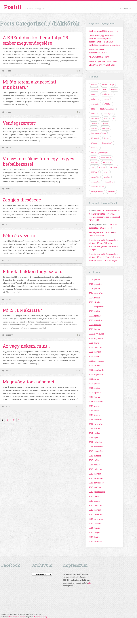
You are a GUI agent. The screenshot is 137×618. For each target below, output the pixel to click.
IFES (106, 118)
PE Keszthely (107, 162)
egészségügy (95, 104)
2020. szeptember (97, 370)
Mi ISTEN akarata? (22, 310)
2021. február (95, 352)
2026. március (95, 284)
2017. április (94, 437)
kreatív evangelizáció (98, 133)
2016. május (94, 460)
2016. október (95, 455)
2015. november (96, 482)
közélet (106, 138)
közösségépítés (107, 143)
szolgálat (107, 177)
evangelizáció (108, 114)
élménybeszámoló (97, 192)
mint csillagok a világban (99, 152)
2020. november (96, 361)
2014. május (94, 532)
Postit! (12, 7)
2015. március (95, 505)
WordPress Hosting (40, 617)
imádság (94, 123)
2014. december (96, 514)
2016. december (96, 446)
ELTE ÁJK (94, 114)
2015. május (94, 496)
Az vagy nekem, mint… (26, 346)
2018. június (94, 406)
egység (106, 99)
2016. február (95, 474)
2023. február (95, 325)
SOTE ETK (113, 167)
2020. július (94, 379)
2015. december (96, 478)
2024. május (94, 297)
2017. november (96, 424)
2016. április (94, 464)
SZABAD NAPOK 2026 (99, 57)
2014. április (94, 537)
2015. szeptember (97, 492)
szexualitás (95, 177)
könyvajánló (95, 138)
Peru (92, 167)
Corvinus (114, 89)
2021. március (95, 347)
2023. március (95, 320)
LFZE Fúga (95, 148)
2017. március (95, 442)
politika (102, 167)
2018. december (96, 401)
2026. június (94, 279)
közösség (94, 143)
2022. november (96, 334)
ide (89, 583)
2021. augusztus (96, 338)
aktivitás (94, 84)
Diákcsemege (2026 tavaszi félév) (104, 31)
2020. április (95, 392)
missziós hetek (106, 157)
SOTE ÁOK (95, 172)
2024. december (96, 293)
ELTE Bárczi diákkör (107, 109)
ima (114, 118)
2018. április (94, 415)
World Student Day (97, 187)
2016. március (95, 469)
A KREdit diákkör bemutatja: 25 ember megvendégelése (35, 40)
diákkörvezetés (107, 94)
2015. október (95, 487)
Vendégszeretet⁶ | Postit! (100, 232)
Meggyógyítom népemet (29, 382)
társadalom (109, 182)
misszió (93, 157)
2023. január (94, 329)
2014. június (94, 528)
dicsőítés (94, 94)
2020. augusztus (96, 374)
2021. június (94, 343)
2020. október (95, 365)
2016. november (96, 451)
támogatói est (95, 182)
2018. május (94, 410)
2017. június (94, 428)
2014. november (96, 519)
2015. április (94, 501)
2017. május (94, 433)
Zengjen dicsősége (22, 200)
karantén (94, 128)
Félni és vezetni (19, 235)
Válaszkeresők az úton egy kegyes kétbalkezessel (38, 161)
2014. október (95, 523)
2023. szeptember (97, 306)
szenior (106, 172)
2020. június (94, 383)
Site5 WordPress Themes (17, 617)
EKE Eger (107, 104)
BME (104, 89)
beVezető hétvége (108, 84)
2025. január (94, 288)
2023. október (95, 302)
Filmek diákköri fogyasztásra (33, 271)
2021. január (94, 356)
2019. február (95, 397)
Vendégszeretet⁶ (20, 123)
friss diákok (95, 118)
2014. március (95, 541)
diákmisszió (95, 99)
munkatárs (94, 162)
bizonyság (94, 89)
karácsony (105, 128)
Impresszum (125, 8)
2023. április (95, 315)
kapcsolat (105, 123)
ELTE (93, 109)
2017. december (96, 419)
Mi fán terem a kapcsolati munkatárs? (29, 84)
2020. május (94, 388)
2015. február (95, 510)
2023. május (94, 311)
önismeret (111, 192)
